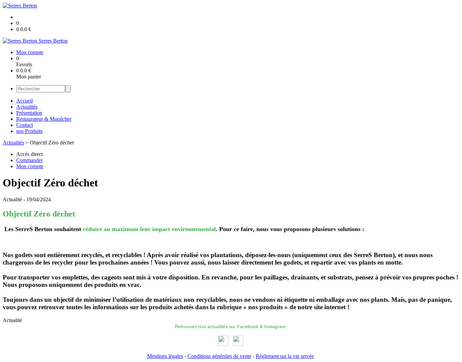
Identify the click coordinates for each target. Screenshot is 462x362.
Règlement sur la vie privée (285, 356)
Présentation (29, 113)
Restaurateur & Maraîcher (43, 119)
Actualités (27, 107)
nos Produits (29, 131)
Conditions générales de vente (219, 356)
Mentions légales (165, 356)
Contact (24, 125)
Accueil (24, 101)
